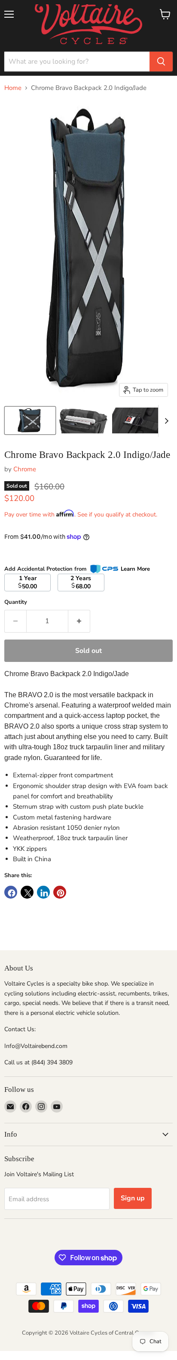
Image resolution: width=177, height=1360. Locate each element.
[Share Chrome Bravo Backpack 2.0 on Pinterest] (59, 892)
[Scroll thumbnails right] (165, 421)
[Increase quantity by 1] (79, 621)
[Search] (161, 61)
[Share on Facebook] (10, 892)
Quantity (15, 602)
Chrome (24, 469)
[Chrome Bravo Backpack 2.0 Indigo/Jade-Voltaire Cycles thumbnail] (30, 420)
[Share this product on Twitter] (27, 892)
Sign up (133, 1198)
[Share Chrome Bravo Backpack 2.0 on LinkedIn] (43, 892)
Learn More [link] (135, 569)
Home (12, 88)
